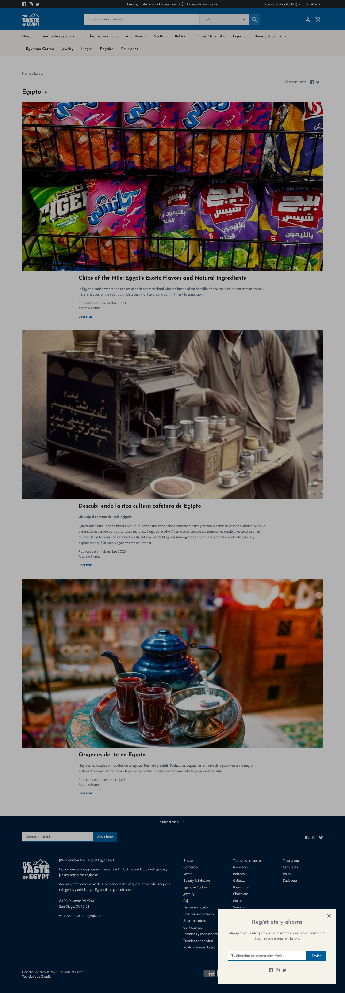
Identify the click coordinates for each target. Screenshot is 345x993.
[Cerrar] (329, 916)
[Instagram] (278, 970)
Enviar (316, 956)
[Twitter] (284, 970)
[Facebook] (271, 970)
